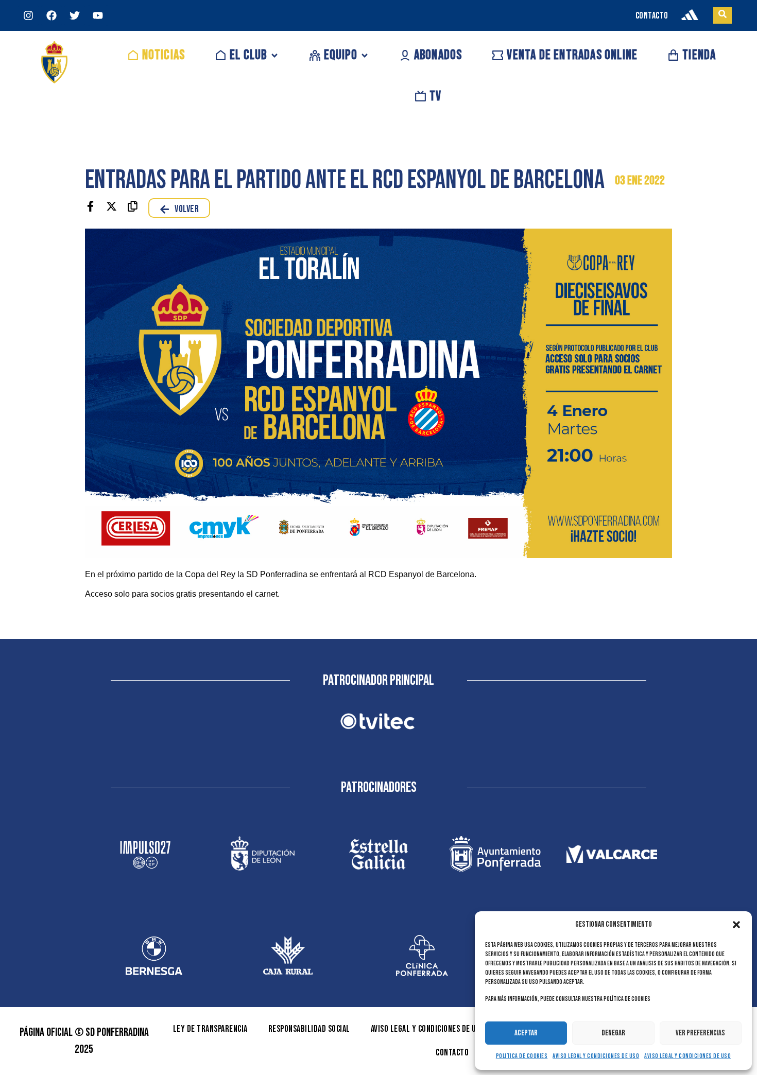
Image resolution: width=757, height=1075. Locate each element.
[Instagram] (28, 15)
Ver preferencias (700, 1033)
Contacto (452, 1052)
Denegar (613, 1033)
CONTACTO (651, 15)
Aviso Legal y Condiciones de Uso (596, 1056)
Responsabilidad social (309, 1029)
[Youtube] (98, 15)
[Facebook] (51, 15)
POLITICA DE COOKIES (522, 1056)
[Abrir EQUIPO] (364, 55)
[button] (736, 925)
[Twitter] (74, 15)
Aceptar (526, 1033)
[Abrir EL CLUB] (274, 55)
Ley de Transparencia (210, 1029)
